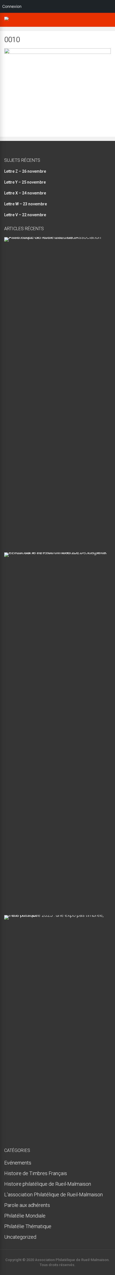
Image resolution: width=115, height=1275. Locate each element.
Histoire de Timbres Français (35, 1173)
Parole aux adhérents (27, 1205)
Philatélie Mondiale (24, 1216)
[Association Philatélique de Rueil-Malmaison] (7, 21)
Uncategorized (20, 1237)
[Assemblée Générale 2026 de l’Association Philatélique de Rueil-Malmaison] (55, 237)
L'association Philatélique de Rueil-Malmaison (53, 1194)
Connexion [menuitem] (11, 6)
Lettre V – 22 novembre (25, 215)
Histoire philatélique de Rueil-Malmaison (47, 1184)
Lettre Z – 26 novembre (25, 171)
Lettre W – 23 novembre (25, 204)
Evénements (17, 1163)
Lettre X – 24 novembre (25, 193)
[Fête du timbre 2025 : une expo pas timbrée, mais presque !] (55, 915)
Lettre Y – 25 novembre (25, 182)
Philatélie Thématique (27, 1226)
